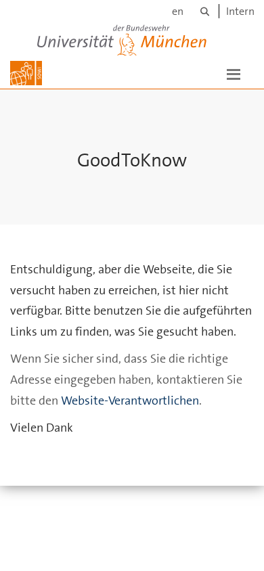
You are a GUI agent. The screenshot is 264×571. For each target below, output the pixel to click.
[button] (233, 73)
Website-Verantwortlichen (130, 400)
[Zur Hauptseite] (26, 73)
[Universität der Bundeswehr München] (122, 37)
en (177, 11)
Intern (240, 11)
